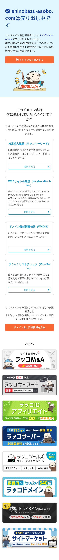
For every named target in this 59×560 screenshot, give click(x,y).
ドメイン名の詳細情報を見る (29, 327)
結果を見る (29, 166)
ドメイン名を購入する (31, 59)
